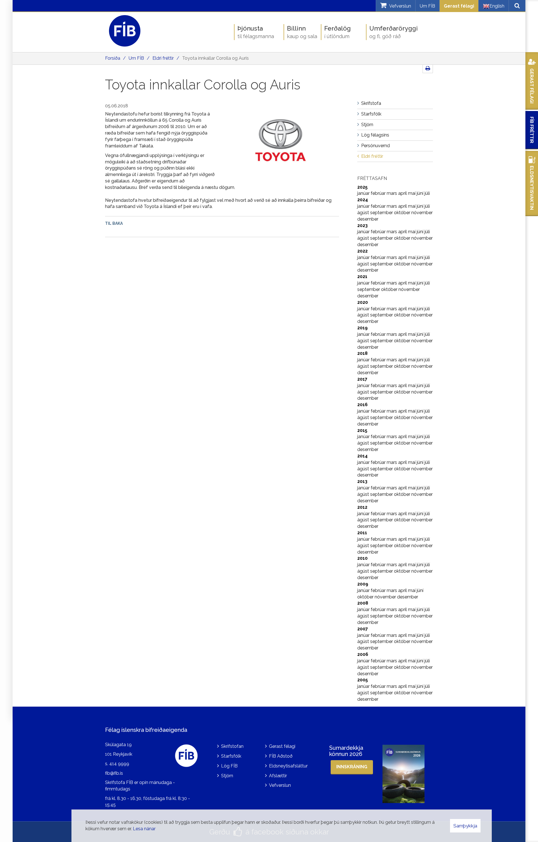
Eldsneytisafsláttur (288, 766)
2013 (362, 481)
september (382, 212)
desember (367, 219)
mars (392, 193)
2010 (362, 558)
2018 (362, 353)
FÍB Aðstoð (281, 756)
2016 (362, 404)
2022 (362, 251)
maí (412, 193)
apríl (403, 193)
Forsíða (112, 58)
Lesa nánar (144, 828)
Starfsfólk (231, 756)
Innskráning (351, 766)
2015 (362, 430)
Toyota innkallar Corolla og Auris (215, 58)
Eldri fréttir (163, 58)
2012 (362, 507)
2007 (362, 629)
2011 (362, 532)
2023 (362, 225)
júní (421, 193)
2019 (362, 327)
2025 (362, 187)
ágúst (363, 212)
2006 (362, 654)
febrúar (379, 193)
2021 (362, 276)
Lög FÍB (229, 766)
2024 (362, 199)
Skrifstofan (232, 746)
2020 (362, 302)
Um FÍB (427, 6)
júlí (427, 193)
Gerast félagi (459, 6)
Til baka (114, 223)
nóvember (422, 212)
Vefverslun (280, 785)
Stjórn (227, 775)
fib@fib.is (114, 773)
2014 (362, 456)
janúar (364, 193)
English (497, 6)
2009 (362, 584)
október (402, 212)
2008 (362, 603)
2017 (362, 379)
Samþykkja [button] (465, 826)
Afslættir (278, 775)
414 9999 (119, 763)
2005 (362, 680)
